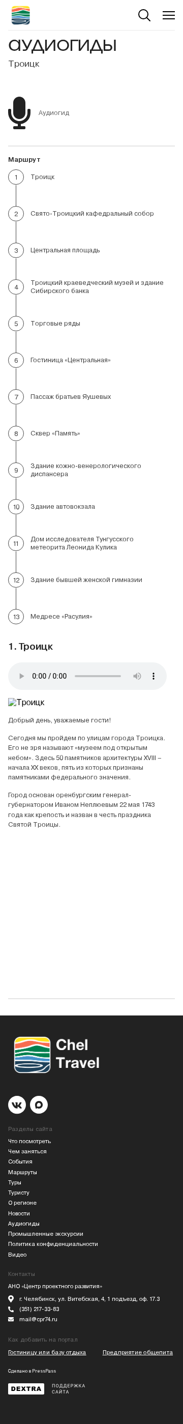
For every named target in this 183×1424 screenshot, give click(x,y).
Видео (17, 1255)
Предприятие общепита (138, 1352)
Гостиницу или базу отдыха (47, 1352)
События (20, 1161)
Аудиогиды (24, 1223)
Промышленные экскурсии (45, 1234)
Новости (19, 1213)
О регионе (22, 1203)
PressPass (44, 1371)
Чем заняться (27, 1151)
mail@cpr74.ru (38, 1319)
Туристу (18, 1192)
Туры (14, 1182)
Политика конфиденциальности (53, 1244)
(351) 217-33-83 (39, 1309)
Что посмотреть (29, 1141)
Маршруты (22, 1172)
